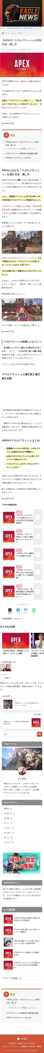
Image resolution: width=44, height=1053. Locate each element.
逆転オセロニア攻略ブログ (26, 892)
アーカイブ (6, 978)
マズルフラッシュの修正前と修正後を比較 (22, 153)
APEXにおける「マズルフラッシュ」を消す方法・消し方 (23, 1001)
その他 (8, 818)
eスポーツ (9, 813)
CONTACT (31, 1043)
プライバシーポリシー (11, 1046)
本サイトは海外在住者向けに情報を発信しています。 (21, 28)
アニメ (8, 823)
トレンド (9, 842)
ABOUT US (21, 1043)
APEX (15, 619)
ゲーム (21, 619)
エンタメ (9, 833)
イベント (9, 828)
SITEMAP (12, 1043)
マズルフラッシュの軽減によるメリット (22, 149)
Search (39, 734)
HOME (23, 1039)
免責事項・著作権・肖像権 (31, 1046)
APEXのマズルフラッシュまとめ (18, 158)
